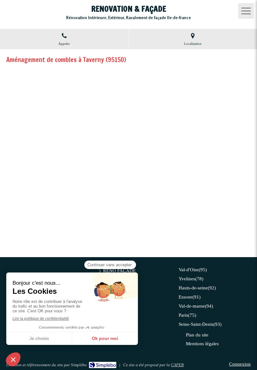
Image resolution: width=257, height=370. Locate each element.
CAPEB (177, 364)
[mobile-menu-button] (246, 11)
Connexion (240, 364)
